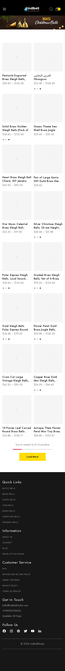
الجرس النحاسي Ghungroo (42, 77)
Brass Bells (8, 494)
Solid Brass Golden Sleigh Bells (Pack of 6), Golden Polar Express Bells (15, 132)
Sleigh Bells (8, 499)
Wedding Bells (10, 522)
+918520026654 (11, 610)
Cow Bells (8, 505)
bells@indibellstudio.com (15, 605)
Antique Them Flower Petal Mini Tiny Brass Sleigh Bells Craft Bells (48, 431)
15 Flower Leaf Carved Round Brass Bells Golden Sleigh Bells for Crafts (16, 433)
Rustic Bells (8, 488)
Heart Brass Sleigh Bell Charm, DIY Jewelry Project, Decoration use (16, 183)
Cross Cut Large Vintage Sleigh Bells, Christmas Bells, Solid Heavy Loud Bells (16, 382)
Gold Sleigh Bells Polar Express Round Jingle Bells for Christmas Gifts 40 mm (16, 331)
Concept (7, 542)
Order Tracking (11, 579)
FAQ (4, 568)
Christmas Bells (11, 516)
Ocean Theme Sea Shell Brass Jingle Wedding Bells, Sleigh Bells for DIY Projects (48, 132)
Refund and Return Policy (16, 574)
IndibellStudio (37, 644)
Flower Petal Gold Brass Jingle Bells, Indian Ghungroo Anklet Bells (45, 331)
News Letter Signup (13, 553)
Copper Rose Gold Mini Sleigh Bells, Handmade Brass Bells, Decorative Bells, (48, 382)
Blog (5, 548)
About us (7, 536)
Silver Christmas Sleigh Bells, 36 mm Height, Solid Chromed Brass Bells (48, 229)
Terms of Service (11, 591)
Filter (34, 37)
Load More (32, 456)
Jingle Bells (8, 510)
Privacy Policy (10, 585)
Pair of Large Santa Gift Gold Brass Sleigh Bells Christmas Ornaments (48, 183)
